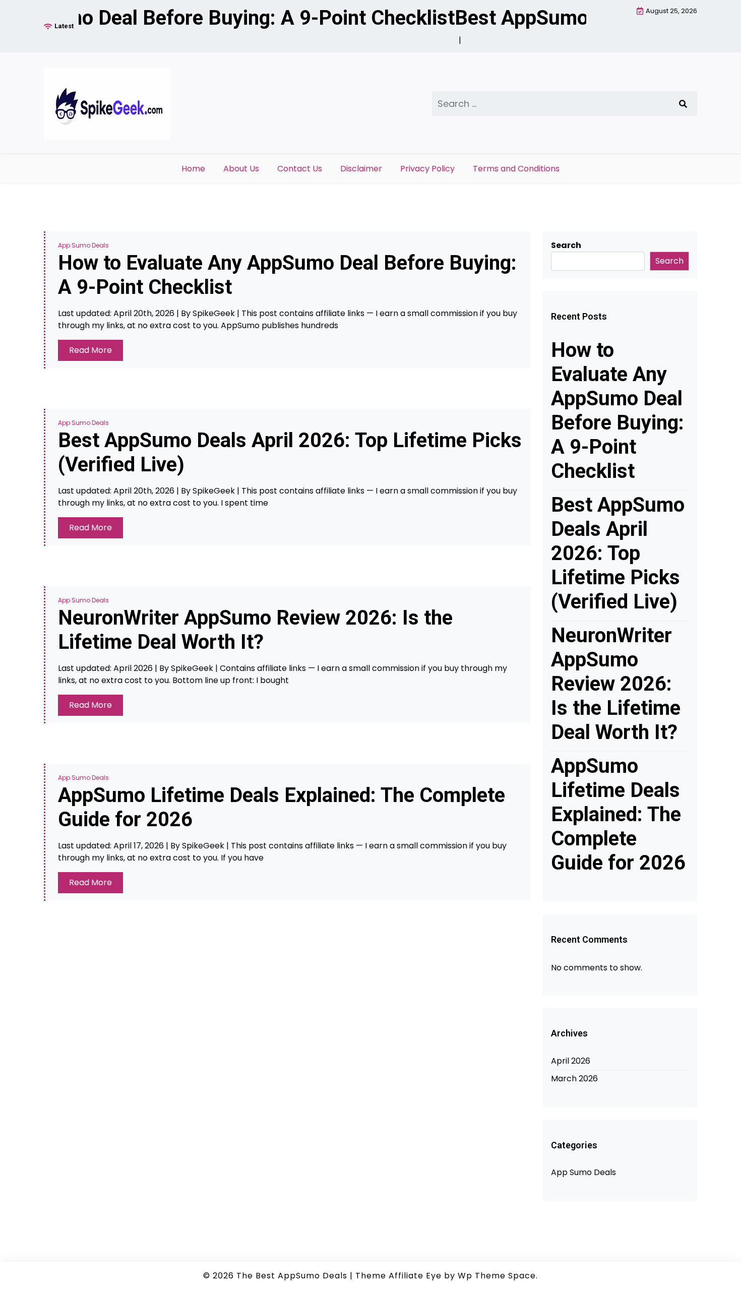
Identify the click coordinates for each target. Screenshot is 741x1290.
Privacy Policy (427, 168)
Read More (90, 350)
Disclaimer (361, 168)
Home (193, 168)
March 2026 (574, 1078)
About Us (241, 168)
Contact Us (299, 168)
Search (566, 245)
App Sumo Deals (83, 245)
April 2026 (570, 1061)
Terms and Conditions (516, 168)
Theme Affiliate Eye (398, 1275)
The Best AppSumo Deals (291, 1275)
